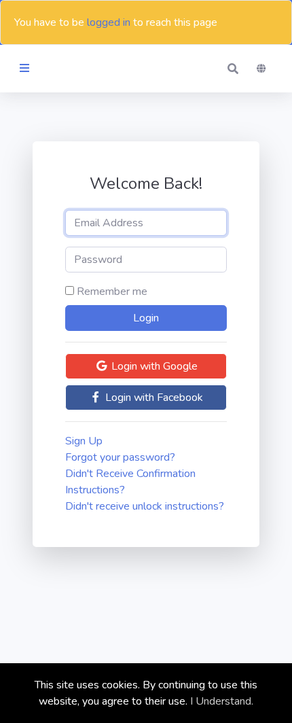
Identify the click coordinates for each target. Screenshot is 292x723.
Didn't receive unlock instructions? (144, 506)
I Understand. (221, 701)
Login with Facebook (153, 397)
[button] (233, 68)
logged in (108, 22)
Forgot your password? (120, 457)
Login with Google (153, 366)
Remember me (112, 291)
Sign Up (84, 441)
